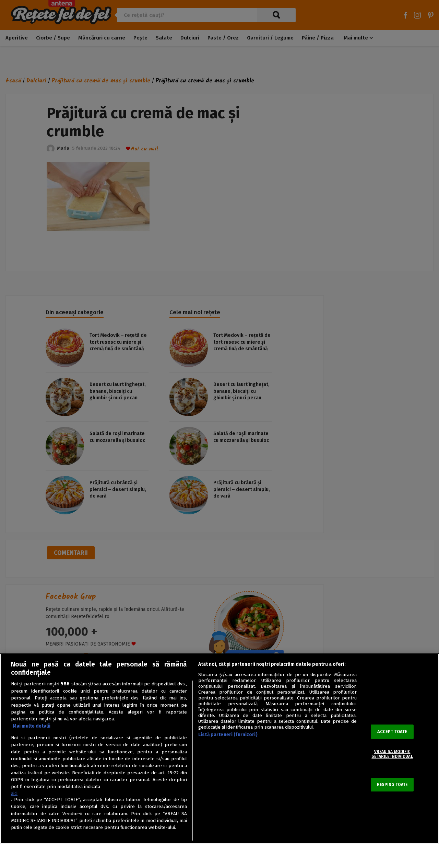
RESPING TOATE (392, 784)
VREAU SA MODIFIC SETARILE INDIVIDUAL (392, 754)
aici (14, 793)
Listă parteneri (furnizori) (228, 735)
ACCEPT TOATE (392, 731)
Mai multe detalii (31, 726)
